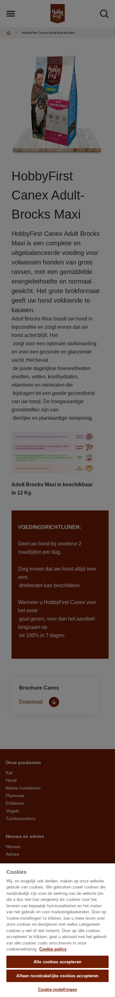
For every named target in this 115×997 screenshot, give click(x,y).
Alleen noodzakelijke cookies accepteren (57, 975)
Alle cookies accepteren (57, 961)
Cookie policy (52, 949)
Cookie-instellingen (57, 989)
